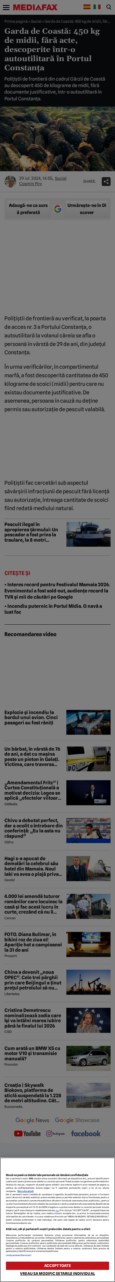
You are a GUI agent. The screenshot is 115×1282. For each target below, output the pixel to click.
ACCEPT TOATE (57, 1265)
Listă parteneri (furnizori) (18, 1255)
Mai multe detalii (25, 1191)
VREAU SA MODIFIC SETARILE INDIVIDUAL (57, 1273)
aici (57, 1210)
